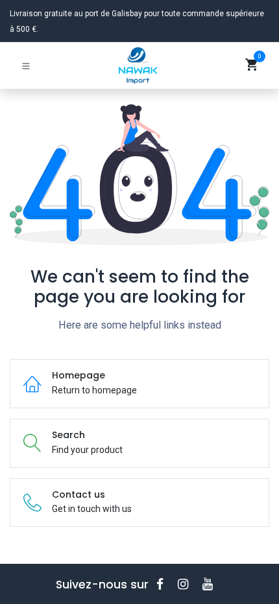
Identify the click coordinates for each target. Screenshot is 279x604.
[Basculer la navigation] (26, 65)
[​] (164, 584)
